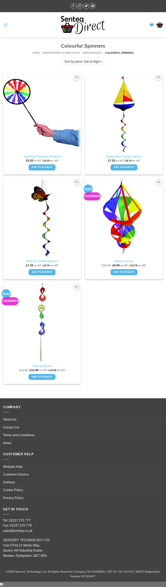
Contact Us (11, 427)
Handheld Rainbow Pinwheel (42, 156)
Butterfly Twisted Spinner (42, 261)
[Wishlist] (152, 24)
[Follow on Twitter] (86, 6)
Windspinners (92, 52)
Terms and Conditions (18, 435)
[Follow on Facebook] (73, 6)
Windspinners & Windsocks (61, 52)
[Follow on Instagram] (80, 6)
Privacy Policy (13, 498)
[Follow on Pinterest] (93, 6)
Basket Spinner (124, 261)
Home (36, 52)
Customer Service (16, 474)
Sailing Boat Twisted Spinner (124, 156)
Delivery (9, 482)
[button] (5, 25)
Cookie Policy (13, 490)
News (7, 443)
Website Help (12, 466)
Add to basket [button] (42, 167)
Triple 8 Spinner (42, 365)
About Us (9, 419)
